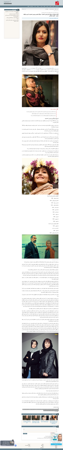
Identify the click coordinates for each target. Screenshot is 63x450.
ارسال (25, 433)
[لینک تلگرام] (57, 411)
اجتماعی (47, 6)
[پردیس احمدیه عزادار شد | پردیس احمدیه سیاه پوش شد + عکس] (27, 417)
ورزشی (42, 6)
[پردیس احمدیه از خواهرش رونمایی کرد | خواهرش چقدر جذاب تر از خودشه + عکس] (36, 417)
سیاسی (53, 6)
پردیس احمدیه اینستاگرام (26, 409)
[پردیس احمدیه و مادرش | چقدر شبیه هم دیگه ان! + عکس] (44, 417)
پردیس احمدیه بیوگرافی (39, 409)
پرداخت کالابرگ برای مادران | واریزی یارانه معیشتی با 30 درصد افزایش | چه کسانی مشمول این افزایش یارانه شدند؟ (41, 111)
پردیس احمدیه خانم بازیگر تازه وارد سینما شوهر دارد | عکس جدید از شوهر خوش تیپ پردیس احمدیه (53, 422)
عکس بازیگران (55, 10)
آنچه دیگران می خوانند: (53, 109)
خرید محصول (56, 444)
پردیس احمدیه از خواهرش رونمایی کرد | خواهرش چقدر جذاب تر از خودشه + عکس (35, 422)
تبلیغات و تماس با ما (27, 445)
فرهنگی (44, 6)
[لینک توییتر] (56, 411)
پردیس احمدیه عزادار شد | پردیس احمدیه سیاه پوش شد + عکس (27, 422)
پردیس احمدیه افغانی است (55, 410)
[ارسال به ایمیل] (22, 9)
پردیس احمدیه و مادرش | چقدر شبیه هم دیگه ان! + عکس (45, 421)
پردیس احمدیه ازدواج (32, 409)
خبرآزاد (34, 449)
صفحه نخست (57, 6)
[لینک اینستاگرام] (29, 446)
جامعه (35, 6)
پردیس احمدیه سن (44, 409)
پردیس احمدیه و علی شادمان (47, 410)
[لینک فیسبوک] (55, 411)
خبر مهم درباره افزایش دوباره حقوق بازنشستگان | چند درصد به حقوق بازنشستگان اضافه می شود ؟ (43, 115)
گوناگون (28, 6)
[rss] (8, 2)
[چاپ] (23, 9)
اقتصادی (50, 6)
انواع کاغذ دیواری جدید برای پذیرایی (13, 13)
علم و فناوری (31, 6)
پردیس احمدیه (44, 68)
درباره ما (29, 444)
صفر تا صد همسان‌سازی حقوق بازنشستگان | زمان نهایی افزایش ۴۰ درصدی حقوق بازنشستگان (44, 113)
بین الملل (38, 6)
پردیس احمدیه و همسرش (51, 409)
